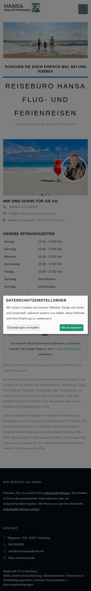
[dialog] (45, 315)
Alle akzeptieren (71, 327)
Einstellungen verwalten (23, 327)
